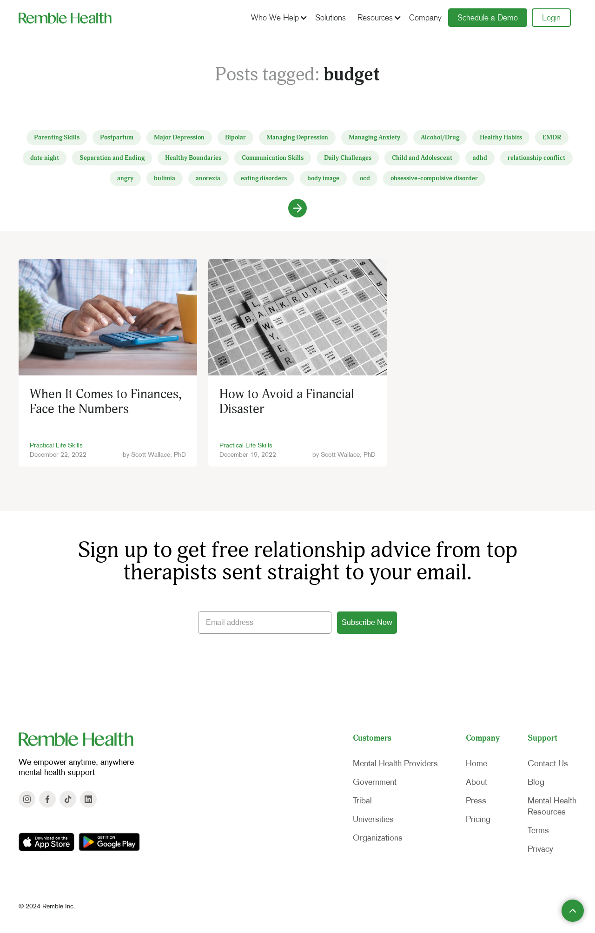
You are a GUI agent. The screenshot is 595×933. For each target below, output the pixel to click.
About (476, 782)
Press (476, 800)
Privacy (540, 849)
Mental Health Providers (395, 763)
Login (551, 18)
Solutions (330, 18)
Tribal (362, 800)
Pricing (478, 819)
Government (375, 782)
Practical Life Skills (56, 445)
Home (476, 763)
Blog (536, 782)
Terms (538, 830)
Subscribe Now (367, 622)
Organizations (378, 838)
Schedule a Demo (487, 18)
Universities (373, 819)
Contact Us (548, 763)
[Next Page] (297, 208)
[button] (278, 17)
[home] (65, 18)
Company (425, 18)
